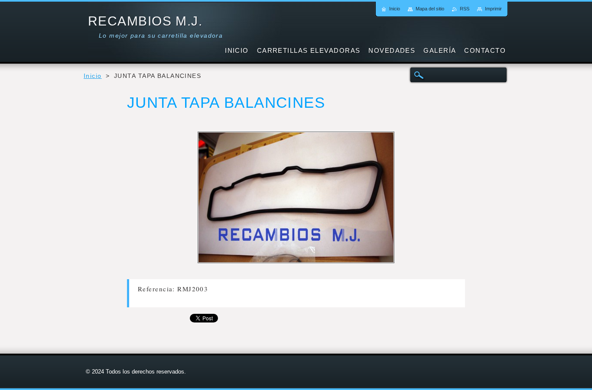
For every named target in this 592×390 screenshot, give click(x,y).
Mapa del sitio (430, 8)
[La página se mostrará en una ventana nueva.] (296, 199)
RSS (464, 8)
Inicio (93, 76)
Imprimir (493, 8)
